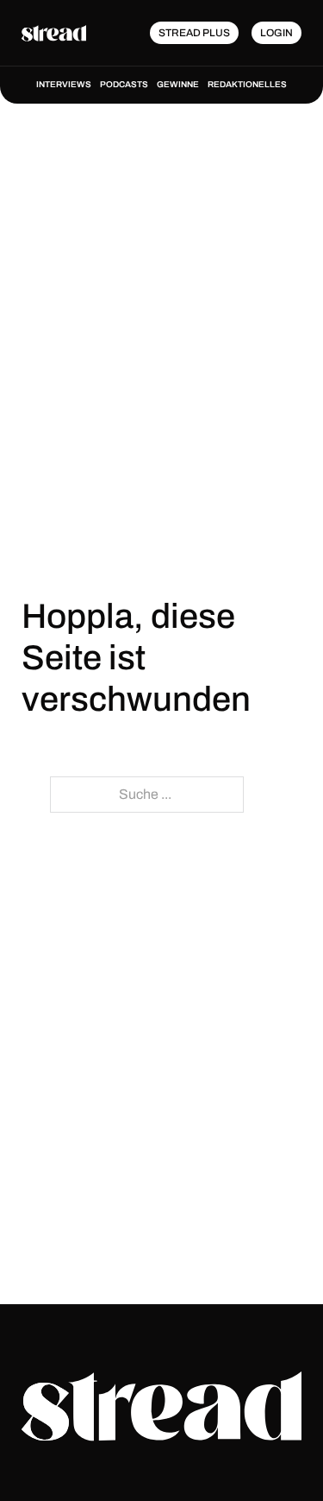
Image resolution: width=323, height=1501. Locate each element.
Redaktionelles (247, 84)
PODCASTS (124, 84)
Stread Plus (194, 33)
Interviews (63, 84)
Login (276, 33)
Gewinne (178, 84)
